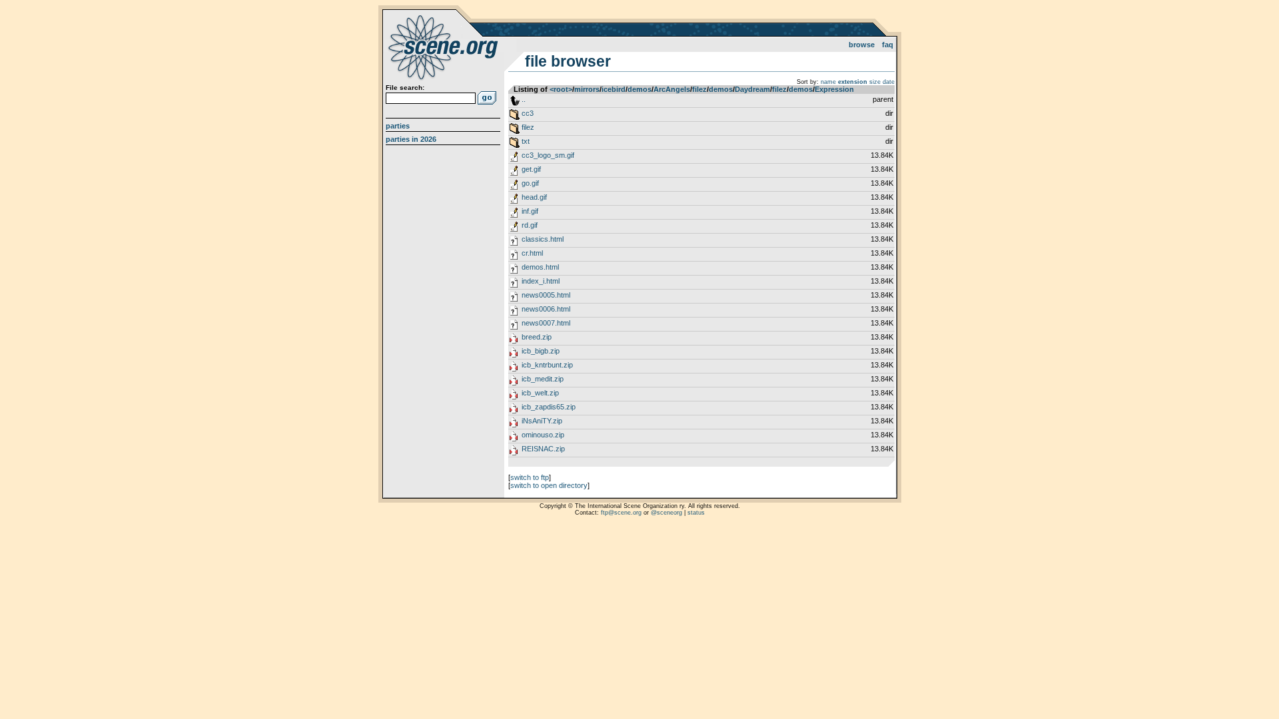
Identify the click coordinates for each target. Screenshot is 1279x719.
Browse (862, 45)
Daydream (752, 89)
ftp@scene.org (621, 512)
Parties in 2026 (411, 139)
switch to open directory (549, 485)
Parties (398, 126)
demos (639, 89)
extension (852, 82)
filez (699, 89)
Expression (834, 89)
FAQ (887, 45)
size (875, 82)
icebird (614, 89)
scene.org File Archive (444, 46)
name (828, 82)
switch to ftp (529, 477)
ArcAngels (671, 89)
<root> (561, 89)
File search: (405, 87)
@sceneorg (666, 512)
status (696, 512)
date (889, 82)
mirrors (587, 89)
